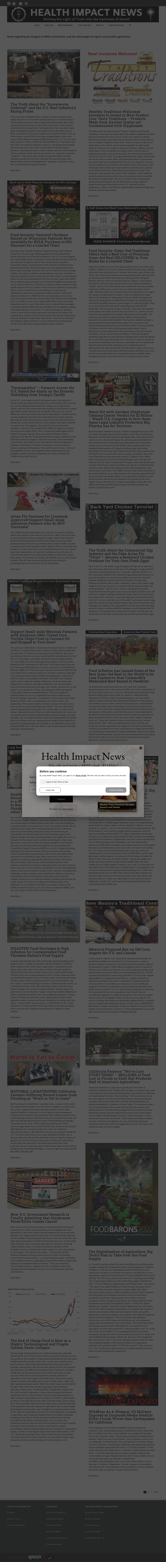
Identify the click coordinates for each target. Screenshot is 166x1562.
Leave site (50, 790)
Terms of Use (81, 776)
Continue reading (116, 790)
